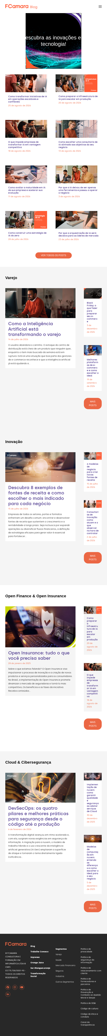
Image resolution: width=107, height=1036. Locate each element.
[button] (100, 6)
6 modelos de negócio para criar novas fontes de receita (92, 472)
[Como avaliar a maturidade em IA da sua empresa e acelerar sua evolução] (26, 174)
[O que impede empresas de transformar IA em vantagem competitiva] (26, 128)
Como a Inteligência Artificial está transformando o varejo (34, 329)
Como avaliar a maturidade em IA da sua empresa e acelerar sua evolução (26, 190)
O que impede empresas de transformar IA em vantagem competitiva (24, 145)
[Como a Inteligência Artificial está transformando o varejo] (40, 302)
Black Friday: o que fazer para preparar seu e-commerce (92, 312)
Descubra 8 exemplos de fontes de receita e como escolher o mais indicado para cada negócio (36, 495)
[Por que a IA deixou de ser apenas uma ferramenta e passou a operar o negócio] (76, 174)
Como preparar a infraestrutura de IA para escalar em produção (78, 97)
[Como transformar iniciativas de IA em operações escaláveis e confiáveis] (26, 82)
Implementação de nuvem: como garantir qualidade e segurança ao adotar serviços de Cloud (93, 798)
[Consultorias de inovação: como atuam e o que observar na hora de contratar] (93, 503)
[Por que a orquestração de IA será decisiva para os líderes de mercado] (76, 219)
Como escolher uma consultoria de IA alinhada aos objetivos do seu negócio (78, 145)
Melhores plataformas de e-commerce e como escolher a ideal (93, 367)
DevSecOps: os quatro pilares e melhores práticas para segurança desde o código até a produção (38, 816)
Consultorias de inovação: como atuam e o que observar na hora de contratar (93, 523)
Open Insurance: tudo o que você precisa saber (39, 655)
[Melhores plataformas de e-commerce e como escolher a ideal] (93, 349)
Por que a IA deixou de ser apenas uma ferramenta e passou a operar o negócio (78, 190)
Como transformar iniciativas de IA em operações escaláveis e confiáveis (27, 99)
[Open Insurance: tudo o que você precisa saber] (40, 626)
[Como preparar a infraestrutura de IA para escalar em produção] (76, 82)
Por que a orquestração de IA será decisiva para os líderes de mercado (79, 234)
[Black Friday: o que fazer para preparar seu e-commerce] (93, 293)
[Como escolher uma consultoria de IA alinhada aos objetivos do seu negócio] (76, 128)
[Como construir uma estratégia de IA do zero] (26, 219)
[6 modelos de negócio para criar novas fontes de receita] (93, 455)
